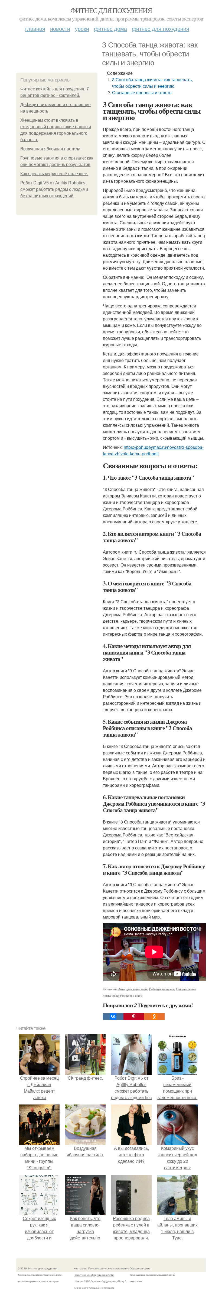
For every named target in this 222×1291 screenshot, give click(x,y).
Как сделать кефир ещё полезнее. (54, 173)
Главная (35, 28)
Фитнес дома (110, 28)
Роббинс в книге (131, 995)
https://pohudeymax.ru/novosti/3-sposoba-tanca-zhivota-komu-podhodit (153, 450)
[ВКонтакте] (113, 1016)
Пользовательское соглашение (108, 1268)
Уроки (82, 28)
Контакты (80, 1268)
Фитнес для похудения (111, 10)
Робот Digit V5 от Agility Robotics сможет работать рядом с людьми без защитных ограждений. (54, 189)
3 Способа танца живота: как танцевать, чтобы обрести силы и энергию (152, 82)
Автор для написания (133, 989)
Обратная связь (140, 1268)
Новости (60, 28)
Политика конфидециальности (94, 1275)
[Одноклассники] (154, 1016)
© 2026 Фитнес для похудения (37, 1268)
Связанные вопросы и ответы (142, 92)
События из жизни (161, 989)
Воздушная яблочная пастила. (50, 149)
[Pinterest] (133, 1016)
